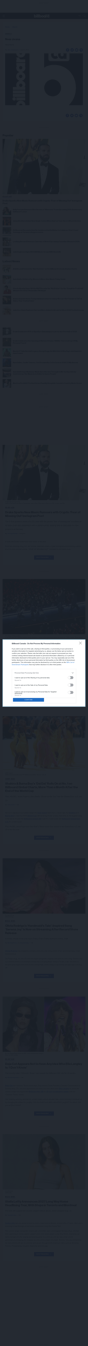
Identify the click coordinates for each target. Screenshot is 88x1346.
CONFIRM (29, 700)
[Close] (81, 644)
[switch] (70, 677)
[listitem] (44, 673)
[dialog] (44, 673)
